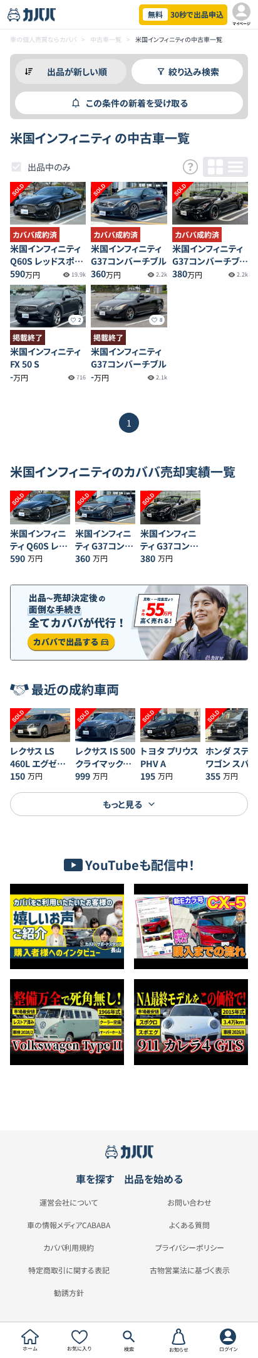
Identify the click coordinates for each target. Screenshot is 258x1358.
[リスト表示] (235, 166)
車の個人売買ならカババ (43, 39)
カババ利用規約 (68, 1247)
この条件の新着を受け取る (137, 103)
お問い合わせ (189, 1202)
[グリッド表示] (215, 166)
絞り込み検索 (193, 71)
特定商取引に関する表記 (69, 1270)
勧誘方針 (69, 1293)
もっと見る (122, 804)
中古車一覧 (105, 39)
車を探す (95, 1179)
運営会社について (68, 1202)
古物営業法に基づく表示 (190, 1270)
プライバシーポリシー (189, 1247)
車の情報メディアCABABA (68, 1225)
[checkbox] (16, 167)
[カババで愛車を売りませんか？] (129, 622)
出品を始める (153, 1179)
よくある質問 (189, 1225)
